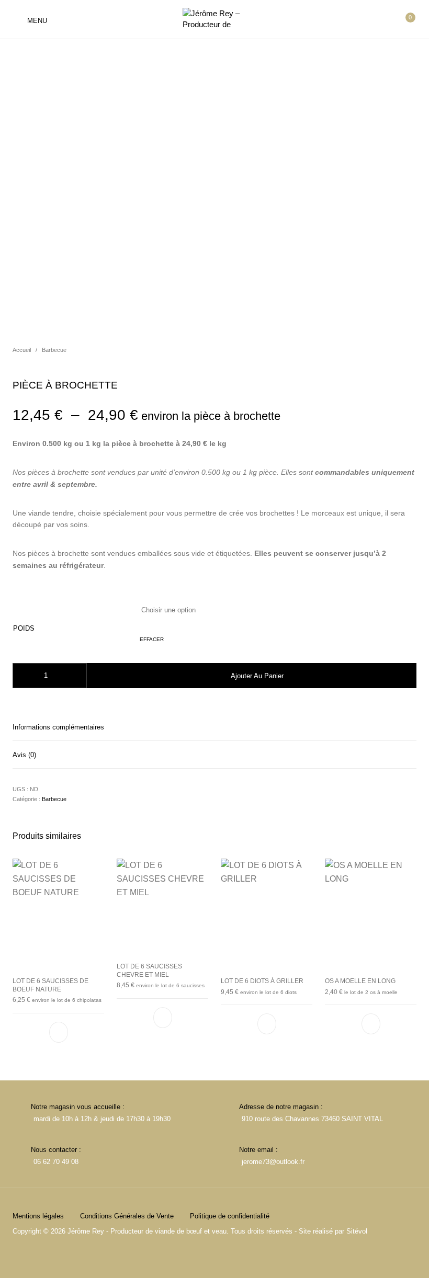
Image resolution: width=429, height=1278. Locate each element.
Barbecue (54, 350)
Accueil (22, 350)
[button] (58, 1032)
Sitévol (356, 1231)
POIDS (24, 628)
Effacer (152, 639)
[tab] (214, 727)
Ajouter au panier (257, 676)
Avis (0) (24, 755)
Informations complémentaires (58, 727)
